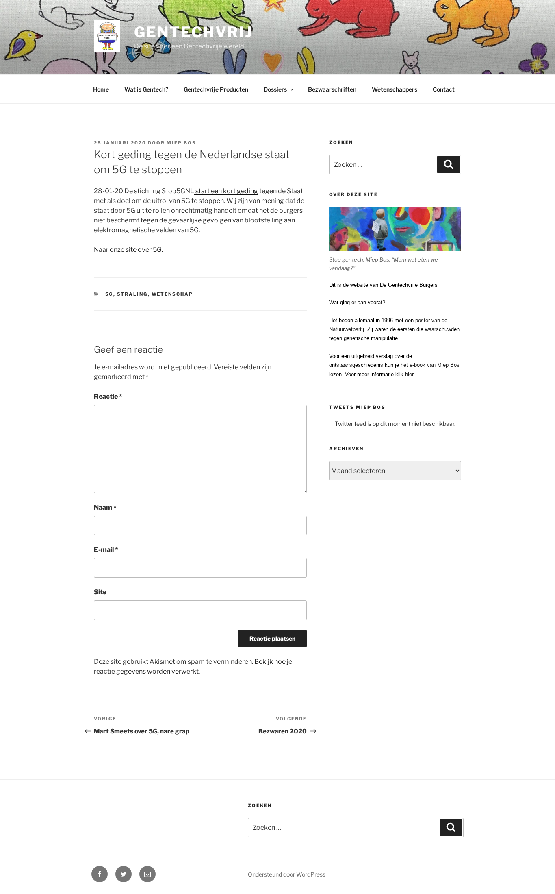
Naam (105, 507)
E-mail (106, 550)
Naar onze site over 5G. (128, 249)
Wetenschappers (394, 89)
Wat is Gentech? (146, 89)
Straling (132, 294)
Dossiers (275, 89)
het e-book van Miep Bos (430, 365)
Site (100, 592)
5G (109, 294)
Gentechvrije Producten (216, 89)
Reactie (108, 396)
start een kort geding (226, 191)
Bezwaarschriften (332, 89)
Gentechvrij (193, 32)
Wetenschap (172, 294)
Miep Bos (181, 143)
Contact (444, 89)
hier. (410, 374)
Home (101, 89)
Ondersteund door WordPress (286, 874)
